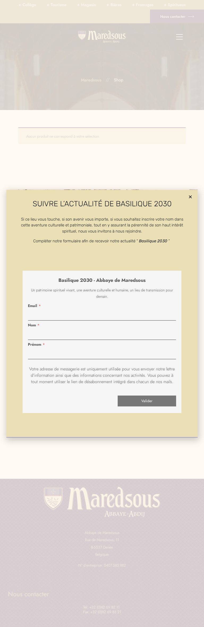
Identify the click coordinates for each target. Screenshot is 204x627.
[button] (190, 197)
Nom (32, 325)
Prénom (34, 344)
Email (32, 305)
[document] (102, 313)
